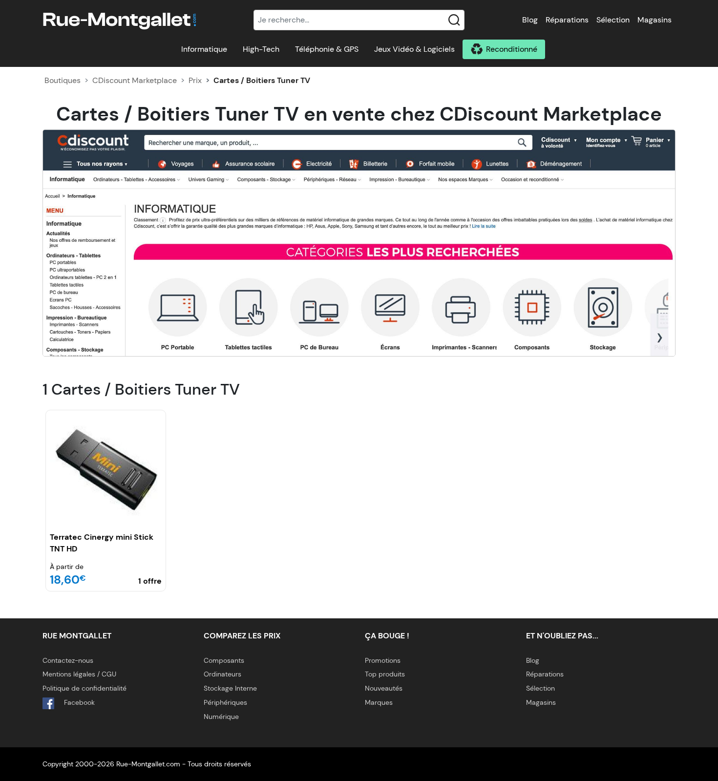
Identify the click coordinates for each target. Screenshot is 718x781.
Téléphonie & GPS (327, 49)
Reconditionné (511, 49)
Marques (379, 702)
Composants (224, 660)
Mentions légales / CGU (79, 674)
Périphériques (225, 702)
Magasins (654, 20)
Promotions (383, 660)
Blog (530, 20)
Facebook (78, 702)
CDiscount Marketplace (134, 80)
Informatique (204, 49)
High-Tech (261, 49)
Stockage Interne (230, 688)
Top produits (385, 674)
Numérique (221, 716)
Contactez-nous (67, 660)
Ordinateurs (222, 674)
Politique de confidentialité (84, 688)
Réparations (567, 20)
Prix (195, 80)
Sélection (613, 20)
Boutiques (62, 80)
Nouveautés (383, 688)
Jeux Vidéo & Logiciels (414, 49)
